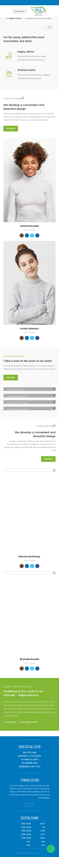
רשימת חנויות (19, 11)
